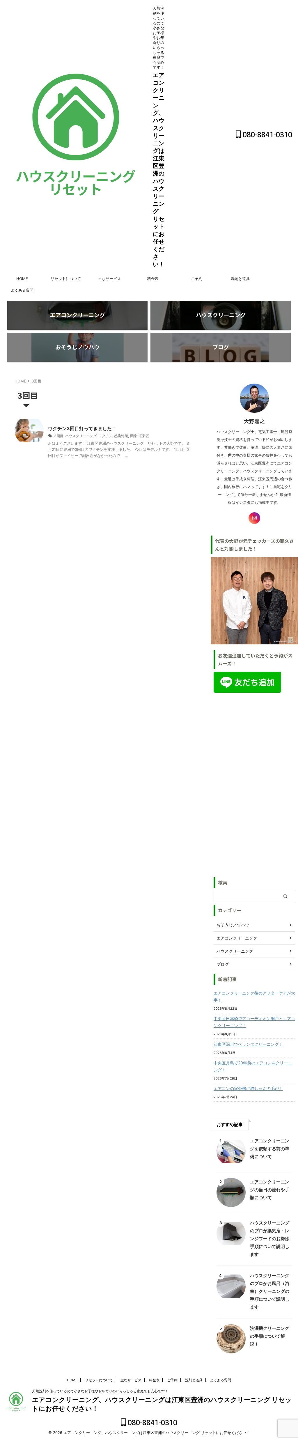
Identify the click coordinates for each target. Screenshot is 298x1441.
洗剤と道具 (240, 278)
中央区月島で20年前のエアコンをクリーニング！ (253, 1066)
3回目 (58, 436)
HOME (22, 278)
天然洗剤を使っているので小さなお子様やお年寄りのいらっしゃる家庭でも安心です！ (100, 1391)
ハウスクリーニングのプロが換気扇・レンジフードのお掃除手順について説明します (269, 1238)
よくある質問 (22, 290)
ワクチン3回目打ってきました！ (82, 428)
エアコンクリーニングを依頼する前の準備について (269, 1148)
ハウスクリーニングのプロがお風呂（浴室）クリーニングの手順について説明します (269, 1291)
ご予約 (196, 278)
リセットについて (66, 278)
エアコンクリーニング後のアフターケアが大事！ (254, 996)
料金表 (153, 278)
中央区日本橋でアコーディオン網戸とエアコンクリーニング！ (254, 1022)
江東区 (144, 436)
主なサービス (109, 278)
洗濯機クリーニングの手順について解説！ (269, 1336)
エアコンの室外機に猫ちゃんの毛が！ (248, 1088)
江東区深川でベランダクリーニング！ (248, 1044)
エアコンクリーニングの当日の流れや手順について (269, 1189)
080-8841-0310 (266, 135)
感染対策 (121, 436)
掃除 (133, 436)
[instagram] (254, 518)
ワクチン (105, 436)
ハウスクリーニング (81, 436)
